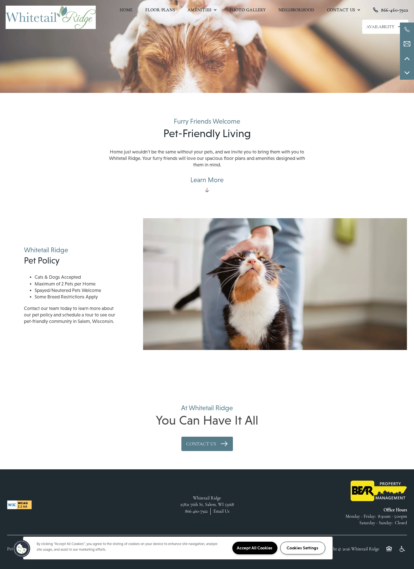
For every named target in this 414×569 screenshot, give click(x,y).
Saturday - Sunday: (376, 523)
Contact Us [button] (201, 444)
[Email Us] (407, 44)
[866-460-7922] (407, 30)
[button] (385, 27)
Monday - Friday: (361, 516)
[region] (178, 548)
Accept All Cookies (255, 548)
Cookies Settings (303, 548)
